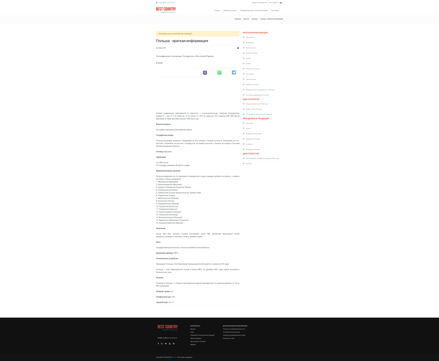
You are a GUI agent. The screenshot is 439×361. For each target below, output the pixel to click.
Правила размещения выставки (234, 335)
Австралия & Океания (198, 341)
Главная (238, 19)
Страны (217, 10)
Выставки (274, 10)
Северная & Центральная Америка (202, 335)
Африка (193, 344)
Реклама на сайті (229, 338)
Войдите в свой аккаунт (259, 2)
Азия (192, 332)
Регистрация (273, 2)
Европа (246, 19)
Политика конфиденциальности (234, 329)
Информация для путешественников (254, 10)
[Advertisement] (198, 95)
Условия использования (231, 332)
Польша (254, 19)
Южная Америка (196, 338)
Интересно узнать (230, 10)
